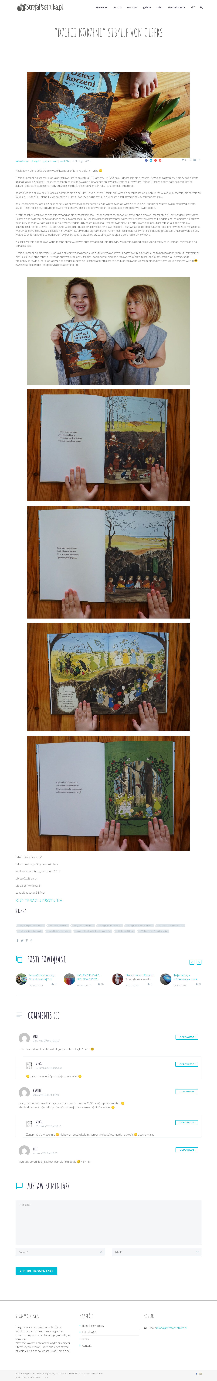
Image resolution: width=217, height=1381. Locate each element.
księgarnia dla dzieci (83, 925)
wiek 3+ (64, 161)
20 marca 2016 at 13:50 (46, 1094)
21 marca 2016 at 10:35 (48, 1125)
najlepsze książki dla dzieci (170, 925)
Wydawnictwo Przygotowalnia (154, 931)
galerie (147, 7)
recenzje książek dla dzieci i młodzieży (93, 931)
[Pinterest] (160, 160)
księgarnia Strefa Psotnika (139, 925)
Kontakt (87, 1345)
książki (118, 7)
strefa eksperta (176, 7)
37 (102, 984)
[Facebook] (146, 160)
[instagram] (200, 1374)
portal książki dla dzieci (59, 931)
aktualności (102, 7)
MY (192, 7)
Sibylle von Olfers (125, 931)
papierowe (50, 161)
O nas (85, 1339)
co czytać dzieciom (58, 925)
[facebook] (196, 1374)
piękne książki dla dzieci (30, 931)
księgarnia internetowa (110, 925)
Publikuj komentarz (36, 1271)
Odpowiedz (187, 1037)
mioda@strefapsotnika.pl (171, 1328)
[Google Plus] (155, 160)
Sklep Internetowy (93, 1325)
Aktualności (89, 1332)
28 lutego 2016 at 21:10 (46, 1040)
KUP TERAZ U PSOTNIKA (39, 900)
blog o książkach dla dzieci (31, 925)
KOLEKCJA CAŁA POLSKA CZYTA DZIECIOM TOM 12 (89, 979)
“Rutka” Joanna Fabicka (139, 975)
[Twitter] (151, 160)
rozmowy (132, 7)
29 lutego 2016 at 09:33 (49, 1067)
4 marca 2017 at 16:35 (45, 1153)
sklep (159, 7)
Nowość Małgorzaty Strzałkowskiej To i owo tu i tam (41, 979)
